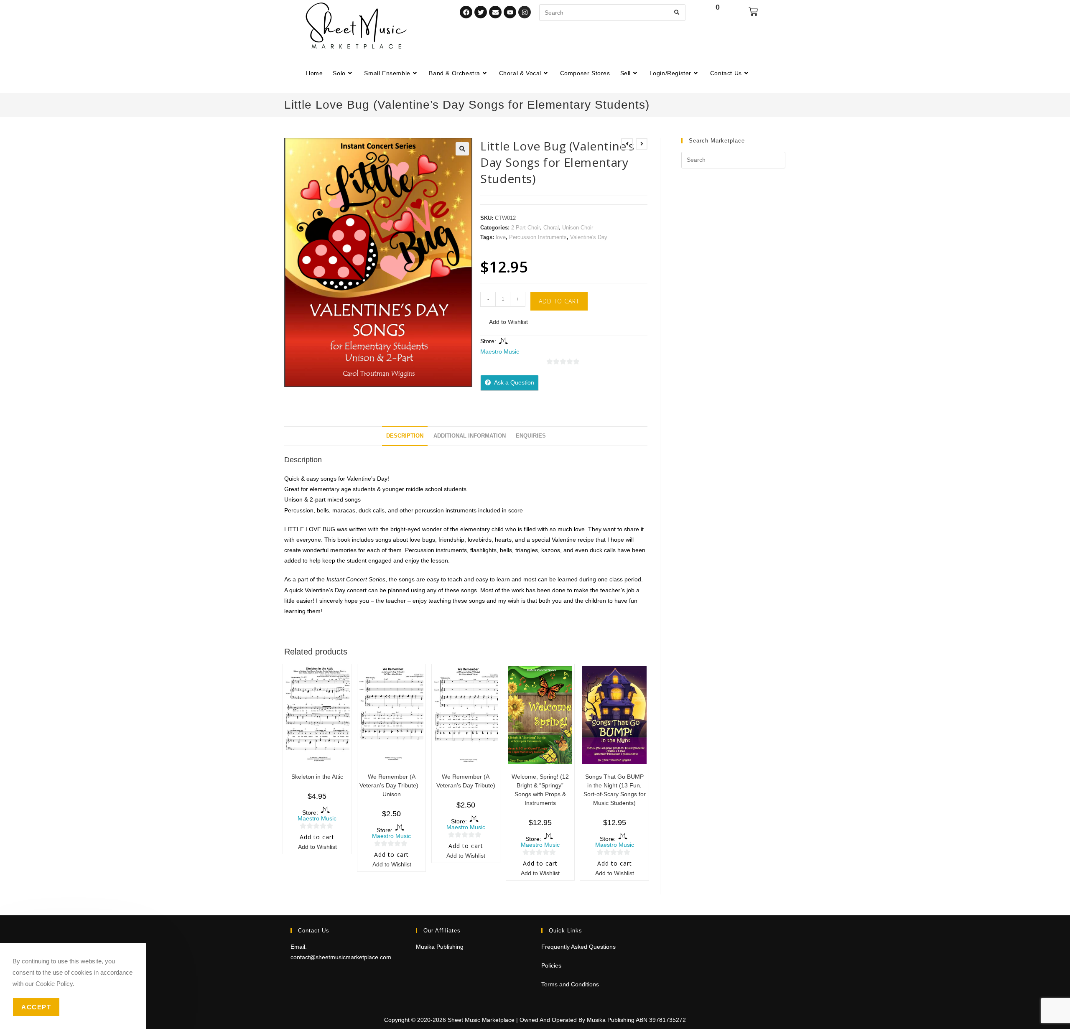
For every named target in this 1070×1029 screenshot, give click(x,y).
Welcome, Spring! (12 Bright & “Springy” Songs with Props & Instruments (540, 789)
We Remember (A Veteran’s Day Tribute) (465, 781)
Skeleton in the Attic (317, 776)
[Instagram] (524, 12)
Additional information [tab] (469, 436)
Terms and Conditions (570, 984)
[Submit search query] (677, 12)
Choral (551, 227)
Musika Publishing (440, 946)
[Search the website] (612, 12)
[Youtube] (510, 12)
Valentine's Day (588, 237)
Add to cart (559, 301)
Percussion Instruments (538, 237)
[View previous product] (627, 144)
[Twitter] (480, 12)
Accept (36, 1007)
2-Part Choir (525, 227)
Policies (551, 965)
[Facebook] (466, 12)
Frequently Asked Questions (578, 946)
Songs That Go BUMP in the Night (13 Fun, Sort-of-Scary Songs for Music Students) (614, 789)
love (501, 237)
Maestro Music (499, 351)
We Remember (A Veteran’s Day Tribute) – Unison (391, 785)
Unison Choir (577, 227)
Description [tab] (404, 436)
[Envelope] (495, 12)
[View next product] (641, 144)
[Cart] (753, 11)
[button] (462, 148)
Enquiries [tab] (531, 436)
